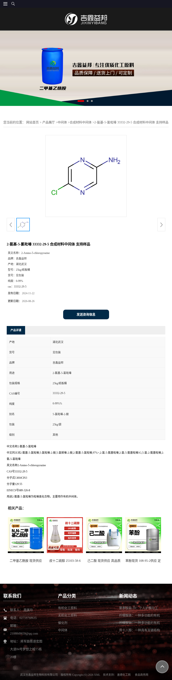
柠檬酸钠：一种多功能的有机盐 (139, 623)
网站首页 (32, 122)
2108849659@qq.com (24, 633)
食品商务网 (141, 674)
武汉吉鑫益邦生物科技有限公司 (39, 674)
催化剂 (62, 622)
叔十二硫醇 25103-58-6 (65, 560)
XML (97, 674)
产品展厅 (48, 122)
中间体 (62, 122)
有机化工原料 (67, 608)
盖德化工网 (124, 674)
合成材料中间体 (81, 122)
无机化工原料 (67, 615)
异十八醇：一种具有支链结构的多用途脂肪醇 (139, 630)
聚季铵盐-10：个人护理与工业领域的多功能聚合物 (138, 608)
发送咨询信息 (86, 314)
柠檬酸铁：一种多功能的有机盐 (139, 616)
